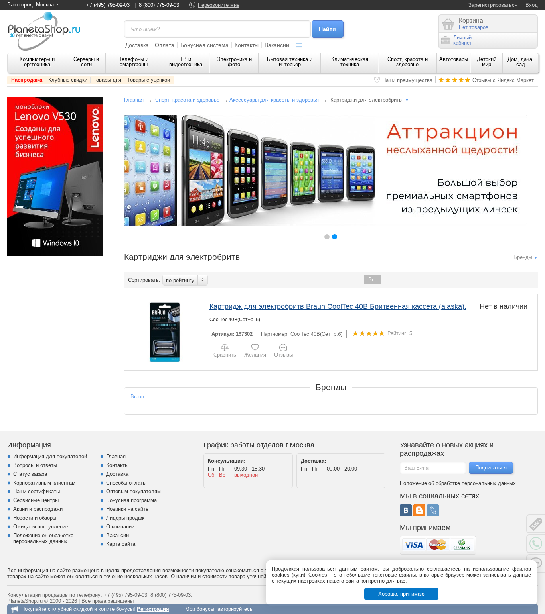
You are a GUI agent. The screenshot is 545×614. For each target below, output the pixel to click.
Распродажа (26, 80)
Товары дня (107, 80)
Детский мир (486, 61)
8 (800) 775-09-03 (159, 5)
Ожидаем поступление (40, 527)
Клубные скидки (67, 80)
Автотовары (453, 59)
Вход (531, 5)
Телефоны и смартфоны (133, 61)
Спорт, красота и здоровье (407, 61)
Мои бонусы (199, 609)
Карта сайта (120, 544)
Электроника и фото (234, 61)
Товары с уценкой (148, 80)
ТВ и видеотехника (185, 61)
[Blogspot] (419, 510)
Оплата (164, 45)
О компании (120, 527)
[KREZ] (325, 170)
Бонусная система (204, 45)
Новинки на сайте (127, 509)
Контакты (247, 45)
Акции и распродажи (38, 509)
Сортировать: (144, 280)
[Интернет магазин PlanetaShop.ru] (47, 31)
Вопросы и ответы (35, 465)
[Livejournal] (433, 510)
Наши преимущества (407, 80)
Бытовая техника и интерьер (289, 61)
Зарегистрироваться (492, 5)
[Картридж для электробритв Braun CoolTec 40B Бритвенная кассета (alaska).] (164, 332)
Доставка (137, 45)
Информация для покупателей (50, 456)
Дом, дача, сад (520, 61)
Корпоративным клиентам (44, 483)
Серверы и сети (86, 61)
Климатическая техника (349, 61)
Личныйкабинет (462, 40)
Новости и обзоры (34, 518)
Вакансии (277, 45)
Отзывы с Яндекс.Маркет (503, 80)
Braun (137, 397)
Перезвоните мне (218, 5)
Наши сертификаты (36, 491)
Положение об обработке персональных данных (43, 538)
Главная (134, 100)
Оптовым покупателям (133, 491)
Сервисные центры (36, 500)
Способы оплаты (126, 483)
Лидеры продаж (125, 518)
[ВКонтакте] (406, 510)
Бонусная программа (131, 500)
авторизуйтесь (235, 609)
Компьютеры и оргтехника (37, 61)
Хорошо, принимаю (401, 594)
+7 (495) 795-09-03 (108, 5)
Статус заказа (30, 474)
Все (372, 279)
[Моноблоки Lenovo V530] (55, 254)
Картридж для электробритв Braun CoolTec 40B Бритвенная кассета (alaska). (337, 306)
